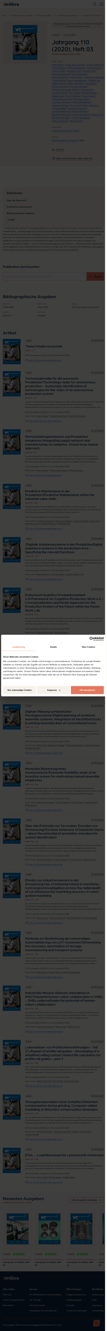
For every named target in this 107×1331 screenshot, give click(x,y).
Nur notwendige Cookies (20, 690)
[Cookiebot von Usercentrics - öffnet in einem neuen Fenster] (91, 639)
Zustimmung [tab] (18, 647)
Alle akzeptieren (87, 690)
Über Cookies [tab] (88, 647)
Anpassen (52, 690)
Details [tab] (53, 647)
